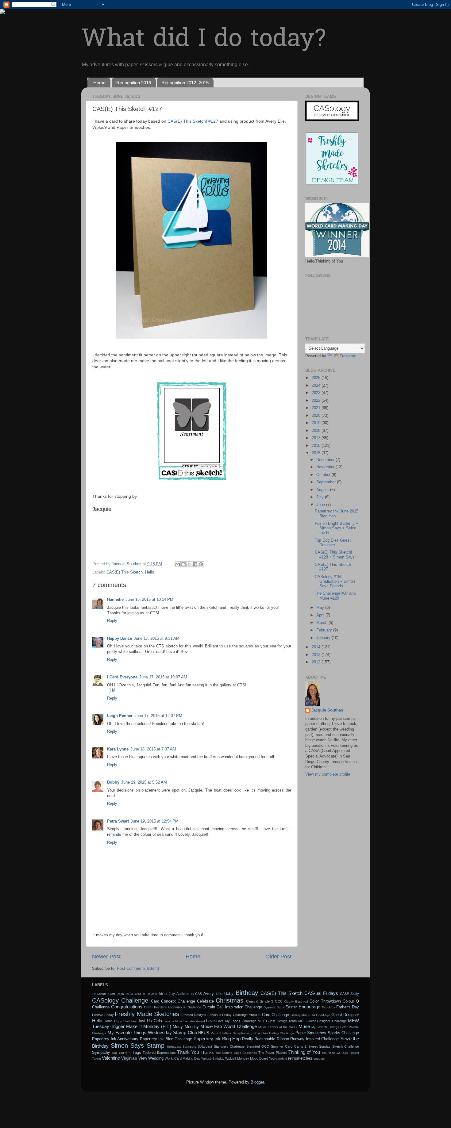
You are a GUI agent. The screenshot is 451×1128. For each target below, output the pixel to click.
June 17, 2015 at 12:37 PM (158, 716)
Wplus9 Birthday (212, 1058)
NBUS (203, 1033)
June (321, 505)
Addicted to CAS (189, 994)
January (324, 638)
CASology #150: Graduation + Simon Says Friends (335, 581)
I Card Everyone (122, 677)
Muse (304, 1026)
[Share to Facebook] (195, 564)
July (320, 497)
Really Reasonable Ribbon (265, 1039)
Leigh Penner (120, 716)
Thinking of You (304, 1052)
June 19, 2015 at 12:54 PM (155, 821)
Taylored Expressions (159, 1052)
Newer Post (106, 956)
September (326, 482)
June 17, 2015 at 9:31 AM (156, 638)
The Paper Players (272, 1052)
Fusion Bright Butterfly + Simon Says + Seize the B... (336, 528)
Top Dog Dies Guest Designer (333, 542)
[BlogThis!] (183, 564)
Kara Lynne (118, 749)
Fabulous (328, 1007)
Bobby (113, 782)
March (322, 622)
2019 (317, 423)
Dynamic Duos (274, 1007)
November (326, 467)
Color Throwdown (325, 1001)
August (323, 490)
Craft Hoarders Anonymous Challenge (172, 1007)
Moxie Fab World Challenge (228, 1026)
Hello (149, 572)
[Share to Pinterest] (201, 564)
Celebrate (205, 1001)
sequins (319, 1058)
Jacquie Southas (327, 710)
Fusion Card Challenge (269, 1015)
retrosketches (300, 1058)
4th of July (166, 994)
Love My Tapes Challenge (236, 1021)
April (321, 615)
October (324, 475)
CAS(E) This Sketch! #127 (193, 121)
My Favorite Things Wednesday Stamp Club (152, 1032)
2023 (317, 393)
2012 (317, 662)
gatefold (281, 1058)
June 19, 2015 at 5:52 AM (144, 782)
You (272, 1058)
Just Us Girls (150, 1021)
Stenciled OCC (257, 1046)
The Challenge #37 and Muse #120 (335, 595)
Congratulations (126, 1006)
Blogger (257, 1082)
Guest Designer (345, 1015)
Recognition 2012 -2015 (185, 82)
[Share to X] (189, 564)
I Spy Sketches (125, 1021)
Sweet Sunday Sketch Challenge (333, 1046)
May (320, 607)
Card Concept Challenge (173, 1001)
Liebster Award (194, 1021)
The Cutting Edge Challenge (236, 1052)
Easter (291, 1007)
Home (99, 82)
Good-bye (323, 1015)
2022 (317, 400)
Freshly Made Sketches (147, 1014)
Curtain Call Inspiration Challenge (232, 1007)
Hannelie (115, 599)
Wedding (156, 1058)
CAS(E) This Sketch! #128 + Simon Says (335, 554)
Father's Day (347, 1007)
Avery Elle (212, 994)
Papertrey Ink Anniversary (115, 1039)
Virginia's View (134, 1058)
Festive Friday (103, 1015)
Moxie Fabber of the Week (277, 1027)
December (326, 460)
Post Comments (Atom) (138, 968)
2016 (317, 445)
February (324, 630)
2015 (317, 453)
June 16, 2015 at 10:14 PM (149, 599)
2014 (317, 647)
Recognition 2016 (133, 82)
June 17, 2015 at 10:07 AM (163, 677)
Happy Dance (119, 638)
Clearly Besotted (296, 1001)
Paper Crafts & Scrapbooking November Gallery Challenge (253, 1033)
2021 (317, 408)
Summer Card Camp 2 (289, 1046)
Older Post (278, 956)
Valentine (111, 1058)
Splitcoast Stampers (181, 1046)
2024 (317, 385)
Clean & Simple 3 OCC (264, 1001)
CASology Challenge (120, 1000)
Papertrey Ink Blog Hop (217, 1038)
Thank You (188, 1052)
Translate (348, 356)
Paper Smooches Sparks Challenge (327, 1033)
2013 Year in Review (140, 994)
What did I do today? (203, 40)
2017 (317, 438)
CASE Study (349, 994)
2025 (317, 378)
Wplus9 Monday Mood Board (246, 1058)
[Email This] (178, 564)
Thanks (207, 1052)
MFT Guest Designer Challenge (322, 1021)
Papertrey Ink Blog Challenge (166, 1039)
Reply (112, 621)
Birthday (247, 992)
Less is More (173, 1021)
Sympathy (101, 1052)
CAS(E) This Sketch (124, 572)
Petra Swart (118, 821)
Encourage (309, 1006)
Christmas (229, 1000)
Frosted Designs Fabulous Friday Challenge (214, 1015)
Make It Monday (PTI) (148, 1026)
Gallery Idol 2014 (303, 1015)
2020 (317, 415)
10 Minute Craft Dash (108, 994)
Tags (137, 1052)
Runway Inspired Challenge (314, 1039)
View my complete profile (327, 774)
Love (210, 1021)
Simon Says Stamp (137, 1045)
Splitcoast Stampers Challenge (221, 1046)
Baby (228, 994)
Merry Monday (186, 1027)
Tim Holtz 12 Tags (335, 1052)
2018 (317, 430)
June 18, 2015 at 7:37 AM (153, 749)
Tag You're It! (121, 1052)
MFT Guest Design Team (277, 1021)
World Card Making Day (182, 1058)
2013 (317, 655)
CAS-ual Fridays (321, 993)
